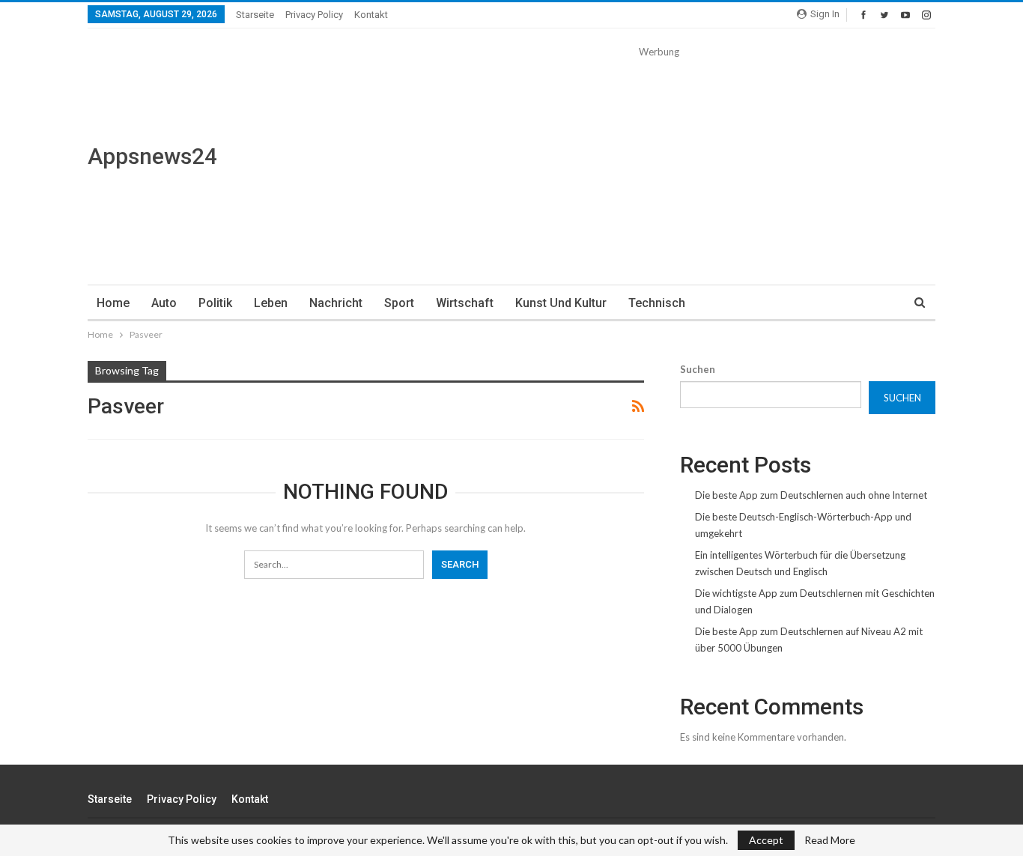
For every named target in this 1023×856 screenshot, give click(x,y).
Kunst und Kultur (561, 303)
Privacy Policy (314, 14)
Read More (829, 840)
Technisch (656, 303)
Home (113, 303)
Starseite (255, 14)
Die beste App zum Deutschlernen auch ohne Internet (811, 495)
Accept (766, 840)
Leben (271, 303)
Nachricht (335, 303)
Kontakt (371, 14)
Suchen (697, 369)
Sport (399, 303)
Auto (164, 303)
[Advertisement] (658, 165)
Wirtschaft (465, 303)
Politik (215, 303)
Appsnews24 (152, 156)
